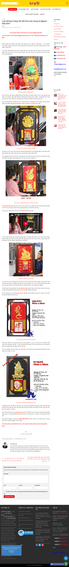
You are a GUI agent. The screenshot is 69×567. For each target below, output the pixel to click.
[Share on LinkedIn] (31, 434)
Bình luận (6, 473)
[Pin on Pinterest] (28, 434)
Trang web (37, 485)
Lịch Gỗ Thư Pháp (45, 9)
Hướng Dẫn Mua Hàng (24, 511)
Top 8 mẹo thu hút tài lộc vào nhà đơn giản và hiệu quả (62, 126)
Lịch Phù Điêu (35, 9)
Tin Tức (4, 19)
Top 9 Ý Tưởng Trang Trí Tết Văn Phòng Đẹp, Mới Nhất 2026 (62, 104)
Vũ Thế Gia (18, 27)
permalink (24, 438)
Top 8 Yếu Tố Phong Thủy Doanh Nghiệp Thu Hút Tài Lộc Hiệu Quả (62, 119)
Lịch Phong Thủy (24, 9)
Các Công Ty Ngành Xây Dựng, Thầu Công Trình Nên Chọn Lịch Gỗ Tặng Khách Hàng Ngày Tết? (38, 459)
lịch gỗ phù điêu (11, 518)
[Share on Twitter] (23, 434)
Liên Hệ (42, 14)
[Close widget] (21, 545)
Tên (5, 485)
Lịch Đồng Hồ (56, 9)
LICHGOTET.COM (63, 513)
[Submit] (17, 3)
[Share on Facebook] (21, 434)
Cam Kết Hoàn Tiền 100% (25, 528)
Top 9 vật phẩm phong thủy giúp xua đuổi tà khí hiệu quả (62, 111)
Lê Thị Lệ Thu (11, 550)
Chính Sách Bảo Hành (24, 518)
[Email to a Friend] (26, 434)
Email (21, 485)
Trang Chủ (12, 9)
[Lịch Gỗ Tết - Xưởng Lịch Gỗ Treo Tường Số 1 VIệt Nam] (34, 3)
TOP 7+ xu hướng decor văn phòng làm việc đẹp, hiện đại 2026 (62, 97)
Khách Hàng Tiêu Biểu (32, 14)
